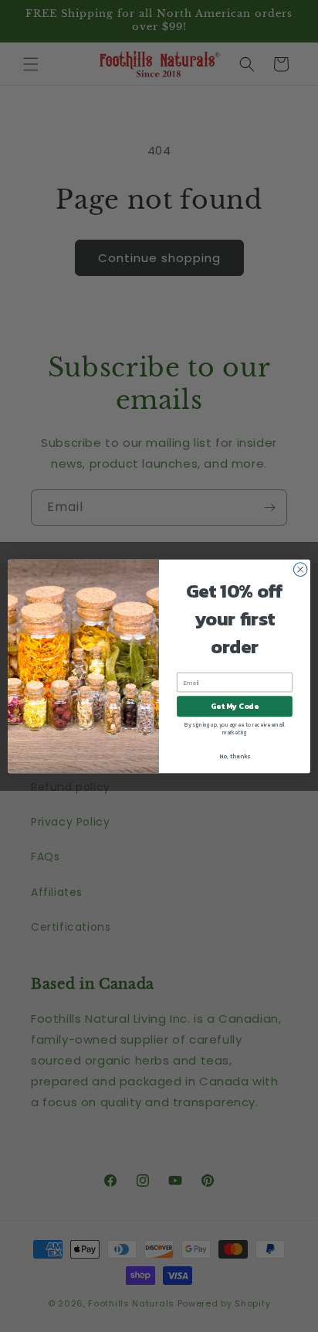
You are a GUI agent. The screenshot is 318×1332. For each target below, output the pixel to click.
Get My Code (234, 706)
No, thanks (234, 756)
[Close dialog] (300, 569)
